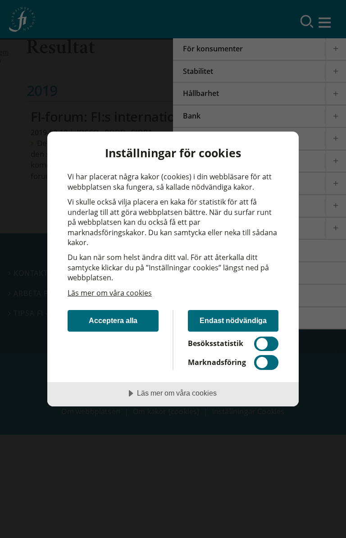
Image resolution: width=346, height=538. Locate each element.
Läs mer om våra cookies (110, 293)
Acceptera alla (113, 320)
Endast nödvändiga (233, 320)
